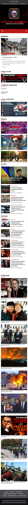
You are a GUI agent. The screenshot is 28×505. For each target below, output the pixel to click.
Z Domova (5, 3)
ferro (13, 226)
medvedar (5, 182)
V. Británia (20, 205)
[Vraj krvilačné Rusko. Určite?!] (14, 46)
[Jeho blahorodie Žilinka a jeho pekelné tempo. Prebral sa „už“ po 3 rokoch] (5, 253)
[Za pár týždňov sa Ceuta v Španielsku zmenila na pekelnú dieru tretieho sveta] (5, 199)
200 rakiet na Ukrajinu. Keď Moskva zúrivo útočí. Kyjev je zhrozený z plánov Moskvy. (13, 482)
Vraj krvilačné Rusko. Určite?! (9, 57)
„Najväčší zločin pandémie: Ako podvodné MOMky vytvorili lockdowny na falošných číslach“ (18, 233)
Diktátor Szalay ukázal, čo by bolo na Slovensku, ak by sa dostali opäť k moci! (13, 345)
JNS (4, 59)
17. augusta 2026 (19, 192)
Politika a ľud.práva (6, 53)
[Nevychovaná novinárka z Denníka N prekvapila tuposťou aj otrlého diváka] (5, 244)
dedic (13, 256)
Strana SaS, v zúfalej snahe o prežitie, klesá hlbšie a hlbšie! (13, 413)
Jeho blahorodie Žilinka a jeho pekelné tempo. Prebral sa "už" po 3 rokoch (14, 436)
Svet (9, 3)
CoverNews (16, 502)
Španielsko (13, 195)
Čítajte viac (4, 67)
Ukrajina (4, 176)
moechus (14, 247)
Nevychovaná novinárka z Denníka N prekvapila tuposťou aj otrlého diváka (17, 243)
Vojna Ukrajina (14, 3)
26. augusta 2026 (19, 226)
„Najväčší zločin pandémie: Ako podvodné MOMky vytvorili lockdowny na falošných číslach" (13, 459)
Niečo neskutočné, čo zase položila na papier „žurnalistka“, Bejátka (17, 223)
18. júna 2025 (8, 59)
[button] (2, 31)
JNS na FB (4, 92)
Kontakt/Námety (12, 495)
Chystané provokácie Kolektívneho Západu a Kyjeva (17, 189)
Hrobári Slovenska (14, 240)
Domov (7, 491)
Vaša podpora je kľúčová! (10, 493)
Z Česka (5, 495)
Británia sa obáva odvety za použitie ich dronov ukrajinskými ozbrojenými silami (18, 209)
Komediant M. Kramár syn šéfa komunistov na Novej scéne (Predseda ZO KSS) (13, 322)
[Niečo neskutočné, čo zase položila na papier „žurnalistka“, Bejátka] (5, 223)
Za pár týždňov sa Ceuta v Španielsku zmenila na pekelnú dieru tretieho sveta (18, 198)
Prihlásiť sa (4, 88)
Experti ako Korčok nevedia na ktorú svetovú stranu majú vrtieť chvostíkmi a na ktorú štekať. (18, 263)
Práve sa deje (22, 3)
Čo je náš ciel (19, 491)
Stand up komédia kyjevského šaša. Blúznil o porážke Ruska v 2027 (12, 179)
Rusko (12, 186)
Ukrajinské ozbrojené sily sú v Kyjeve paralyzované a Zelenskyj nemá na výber (12, 368)
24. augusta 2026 (12, 182)
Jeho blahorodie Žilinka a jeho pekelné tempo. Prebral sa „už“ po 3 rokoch (18, 253)
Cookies (12, 491)
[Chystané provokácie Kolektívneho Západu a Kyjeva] (5, 189)
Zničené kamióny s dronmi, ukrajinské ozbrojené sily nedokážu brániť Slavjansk (12, 391)
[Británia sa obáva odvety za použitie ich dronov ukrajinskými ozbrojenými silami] (5, 209)
